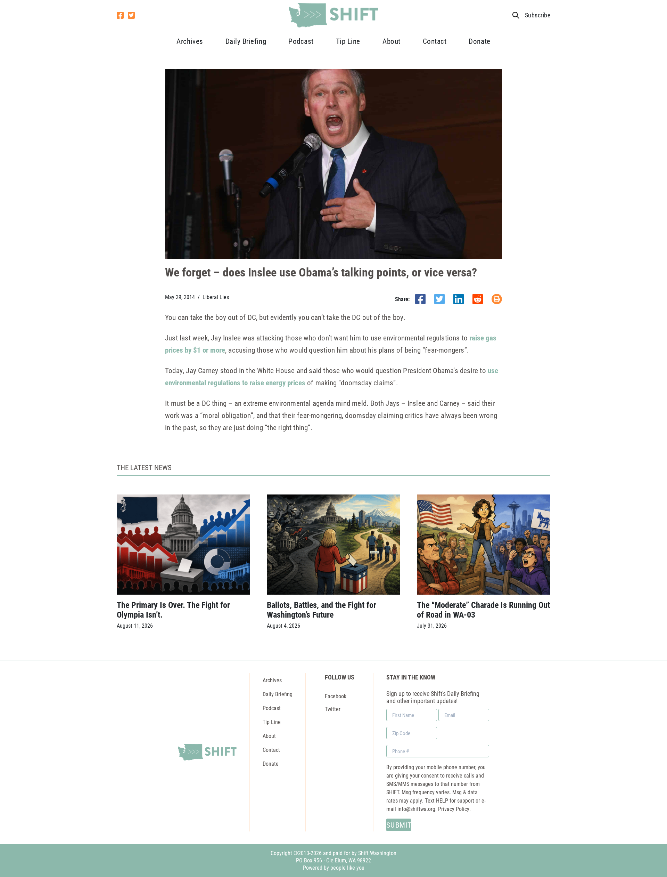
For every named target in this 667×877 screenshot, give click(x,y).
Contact (435, 41)
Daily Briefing (245, 41)
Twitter (332, 709)
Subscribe (537, 15)
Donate (479, 41)
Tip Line (348, 41)
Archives (189, 41)
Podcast (301, 41)
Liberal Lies (216, 297)
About (391, 41)
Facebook (335, 696)
